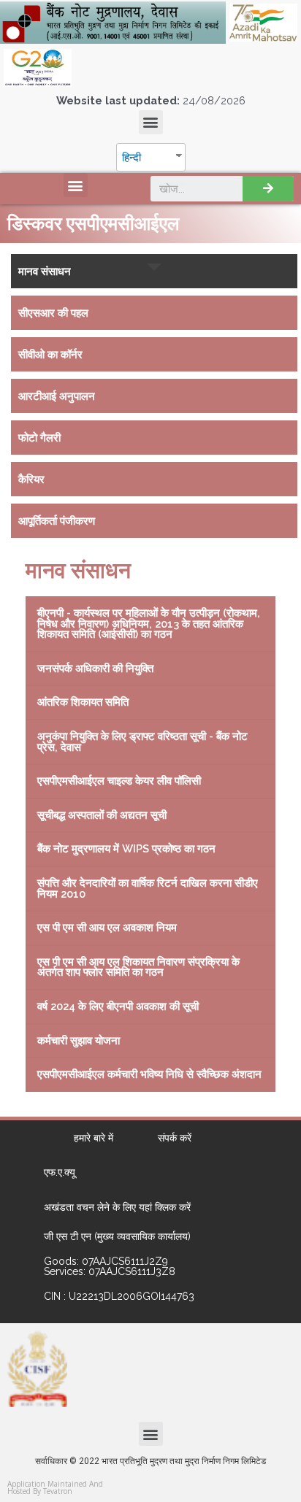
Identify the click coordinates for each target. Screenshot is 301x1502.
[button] (151, 122)
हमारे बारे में (93, 1138)
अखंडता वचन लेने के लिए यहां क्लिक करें (117, 1207)
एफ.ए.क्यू (59, 1172)
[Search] (268, 188)
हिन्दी (131, 157)
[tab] (154, 271)
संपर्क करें (174, 1138)
